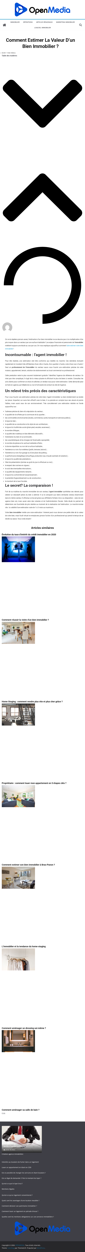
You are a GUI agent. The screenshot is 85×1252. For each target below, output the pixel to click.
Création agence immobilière (12, 1154)
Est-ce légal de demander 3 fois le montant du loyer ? (21, 1178)
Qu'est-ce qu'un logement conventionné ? (17, 1195)
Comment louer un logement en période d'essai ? (20, 1211)
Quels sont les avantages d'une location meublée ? (20, 1200)
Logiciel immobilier (42, 28)
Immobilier (15, 22)
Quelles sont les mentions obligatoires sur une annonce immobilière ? (28, 1217)
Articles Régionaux (44, 22)
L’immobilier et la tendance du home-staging (24, 946)
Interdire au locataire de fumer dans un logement (20, 1162)
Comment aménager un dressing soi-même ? (24, 1028)
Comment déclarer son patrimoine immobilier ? (19, 1206)
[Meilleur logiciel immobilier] (22, 1139)
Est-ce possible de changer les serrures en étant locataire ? (24, 1173)
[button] (42, 104)
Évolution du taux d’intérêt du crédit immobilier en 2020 (29, 534)
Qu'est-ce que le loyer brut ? (12, 1184)
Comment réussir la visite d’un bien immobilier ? (25, 620)
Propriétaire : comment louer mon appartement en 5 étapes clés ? (34, 783)
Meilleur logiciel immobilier (14, 1146)
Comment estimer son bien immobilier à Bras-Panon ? (28, 864)
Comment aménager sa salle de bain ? (20, 1110)
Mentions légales (8, 1189)
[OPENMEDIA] (4, 25)
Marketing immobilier (65, 22)
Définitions (28, 22)
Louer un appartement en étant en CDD (16, 1167)
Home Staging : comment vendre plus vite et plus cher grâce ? (32, 701)
